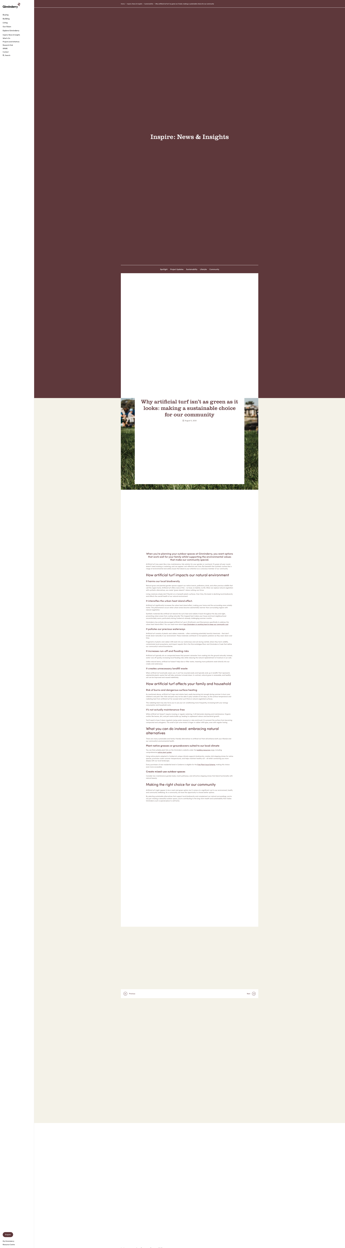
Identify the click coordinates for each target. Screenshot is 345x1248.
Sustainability (148, 4)
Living (5, 22)
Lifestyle (203, 269)
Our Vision (7, 26)
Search (7, 55)
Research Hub (8, 45)
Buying (5, 14)
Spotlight (164, 269)
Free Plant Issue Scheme (206, 764)
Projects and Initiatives (11, 41)
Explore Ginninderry (11, 30)
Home (123, 4)
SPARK (5, 48)
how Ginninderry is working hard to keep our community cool (206, 624)
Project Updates (176, 269)
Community (214, 269)
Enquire (8, 1234)
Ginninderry (12, 5)
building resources (203, 750)
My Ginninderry (8, 1241)
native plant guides (165, 752)
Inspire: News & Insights (11, 35)
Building (6, 18)
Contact (6, 52)
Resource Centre (9, 1244)
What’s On (6, 38)
